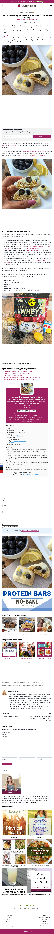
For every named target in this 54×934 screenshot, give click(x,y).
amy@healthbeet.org (38, 910)
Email (22, 759)
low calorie (35, 682)
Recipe (26, 12)
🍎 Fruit (29, 19)
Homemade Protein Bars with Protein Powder (18, 371)
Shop (44, 915)
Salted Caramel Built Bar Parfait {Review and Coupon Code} (22, 377)
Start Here (9, 915)
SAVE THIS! (42, 136)
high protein (21, 682)
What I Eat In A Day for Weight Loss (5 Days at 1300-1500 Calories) (14, 866)
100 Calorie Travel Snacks (10, 715)
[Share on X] (1, 468)
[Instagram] (23, 905)
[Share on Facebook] (1, 466)
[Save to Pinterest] (1, 471)
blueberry (13, 682)
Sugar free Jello (17, 685)
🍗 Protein (34, 19)
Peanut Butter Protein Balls (45, 634)
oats (41, 682)
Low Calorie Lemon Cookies (13, 375)
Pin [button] (28, 410)
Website (39, 759)
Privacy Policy (9, 926)
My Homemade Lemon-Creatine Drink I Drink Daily (14, 894)
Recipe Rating (6, 732)
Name (4, 759)
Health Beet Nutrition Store (9, 921)
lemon (28, 682)
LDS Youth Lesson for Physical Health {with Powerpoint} (14, 836)
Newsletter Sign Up (44, 925)
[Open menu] (3, 6)
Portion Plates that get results (44, 658)
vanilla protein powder (19, 427)
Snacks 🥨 (32, 12)
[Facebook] (20, 905)
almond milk (20, 436)
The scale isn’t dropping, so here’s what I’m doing (39, 894)
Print (21, 410)
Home (21, 12)
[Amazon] (33, 905)
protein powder (6, 685)
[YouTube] (27, 905)
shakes (19, 155)
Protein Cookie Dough (27, 634)
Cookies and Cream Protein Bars (9, 634)
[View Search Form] (51, 5)
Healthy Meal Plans (9, 658)
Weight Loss (45, 923)
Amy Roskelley (24, 22)
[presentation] (14, 822)
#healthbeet (37, 474)
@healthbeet (26, 474)
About (9, 917)
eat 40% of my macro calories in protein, (35, 151)
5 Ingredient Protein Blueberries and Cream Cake (19, 379)
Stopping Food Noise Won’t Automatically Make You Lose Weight (40, 836)
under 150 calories (28, 685)
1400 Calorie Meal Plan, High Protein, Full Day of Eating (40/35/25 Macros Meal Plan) (40, 717)
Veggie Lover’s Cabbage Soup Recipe (40, 865)
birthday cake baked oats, (38, 246)
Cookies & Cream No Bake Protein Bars (16, 373)
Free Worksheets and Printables (44, 918)
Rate (34, 410)
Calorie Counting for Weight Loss (27, 658)
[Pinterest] (30, 905)
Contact (9, 919)
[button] (24, 406)
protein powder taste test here (36, 155)
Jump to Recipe (7, 36)
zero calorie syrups (32, 250)
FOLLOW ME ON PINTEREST (30, 531)
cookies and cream (32, 248)
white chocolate (39, 685)
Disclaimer (9, 924)
